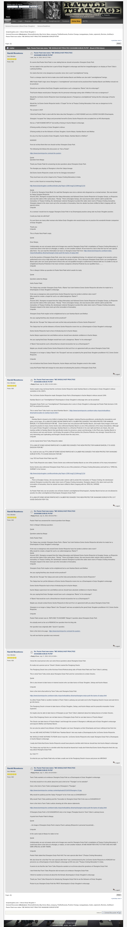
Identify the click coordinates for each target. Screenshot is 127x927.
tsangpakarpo (83, 34)
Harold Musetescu (15, 53)
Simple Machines (72, 923)
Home (7, 21)
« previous (114, 40)
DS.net (43, 21)
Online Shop (76, 21)
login (13, 4)
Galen (91, 34)
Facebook (65, 21)
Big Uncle (43, 34)
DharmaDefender (33, 34)
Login (20, 21)
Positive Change (73, 34)
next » (120, 40)
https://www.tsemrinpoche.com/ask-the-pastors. (64, 631)
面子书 (85, 21)
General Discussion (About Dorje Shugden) (20, 26)
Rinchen (103, 34)
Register (28, 21)
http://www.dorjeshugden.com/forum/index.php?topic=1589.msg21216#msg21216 (57, 186)
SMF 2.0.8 (55, 923)
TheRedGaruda (62, 34)
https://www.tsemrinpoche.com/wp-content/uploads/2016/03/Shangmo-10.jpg (56, 790)
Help (14, 21)
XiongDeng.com (54, 21)
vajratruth (97, 34)
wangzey (54, 34)
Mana (48, 34)
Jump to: (99, 912)
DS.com (36, 21)
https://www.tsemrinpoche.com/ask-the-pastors (45, 153)
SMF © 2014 (62, 923)
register (19, 4)
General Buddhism (43, 26)
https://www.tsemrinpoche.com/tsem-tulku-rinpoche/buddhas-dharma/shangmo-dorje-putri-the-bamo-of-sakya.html (71, 252)
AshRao (109, 34)
